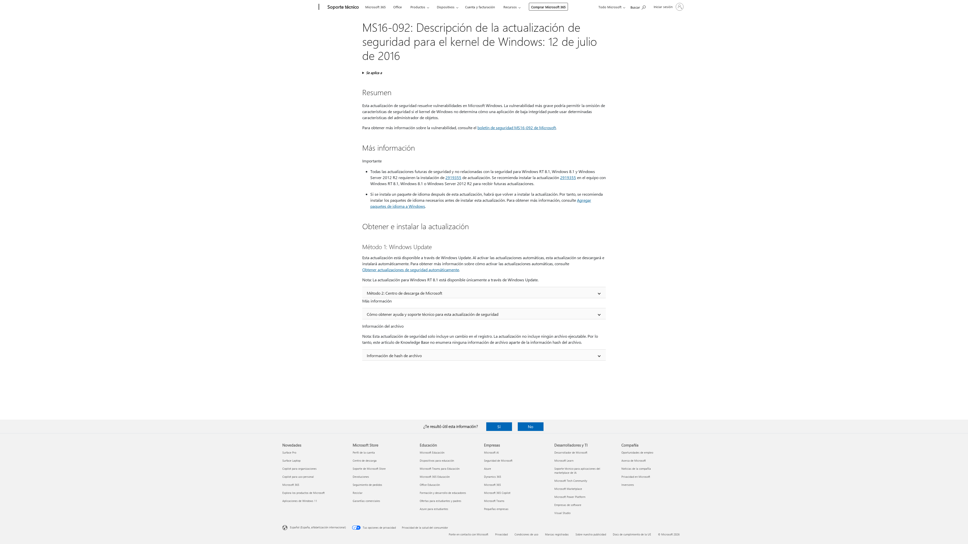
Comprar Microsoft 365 (548, 7)
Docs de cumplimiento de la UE (632, 534)
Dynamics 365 (492, 477)
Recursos (510, 7)
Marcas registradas (557, 534)
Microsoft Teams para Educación (440, 468)
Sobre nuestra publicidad (591, 534)
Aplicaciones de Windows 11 (299, 501)
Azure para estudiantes (434, 509)
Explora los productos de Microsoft (303, 493)
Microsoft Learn (563, 460)
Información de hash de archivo (394, 355)
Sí (499, 426)
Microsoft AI (491, 452)
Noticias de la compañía (636, 468)
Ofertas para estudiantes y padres (440, 501)
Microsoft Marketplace (568, 489)
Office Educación (430, 485)
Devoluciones (361, 477)
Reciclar (357, 493)
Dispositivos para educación (437, 460)
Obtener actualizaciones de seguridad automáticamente (410, 269)
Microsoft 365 (375, 7)
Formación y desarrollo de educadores (443, 493)
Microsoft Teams (494, 501)
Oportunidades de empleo (637, 452)
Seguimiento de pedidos (367, 485)
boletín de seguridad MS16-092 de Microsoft (516, 127)
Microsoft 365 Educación (435, 477)
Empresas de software (567, 505)
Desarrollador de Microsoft (570, 452)
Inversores (627, 485)
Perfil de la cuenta (364, 452)
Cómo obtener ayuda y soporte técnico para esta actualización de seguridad (432, 314)
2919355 (453, 177)
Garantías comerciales (366, 501)
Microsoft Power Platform (569, 497)
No (530, 426)
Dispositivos (446, 7)
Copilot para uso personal (298, 477)
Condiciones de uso (526, 534)
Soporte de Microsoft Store (369, 468)
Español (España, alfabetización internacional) (318, 527)
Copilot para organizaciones (299, 468)
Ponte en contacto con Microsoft (468, 534)
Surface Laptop (291, 460)
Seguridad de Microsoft (498, 460)
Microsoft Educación (432, 452)
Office (397, 7)
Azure (487, 468)
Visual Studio (562, 513)
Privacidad (501, 534)
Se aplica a (374, 72)
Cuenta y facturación (480, 7)
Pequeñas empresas (496, 509)
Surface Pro (289, 452)
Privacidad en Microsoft (635, 477)
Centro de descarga (365, 460)
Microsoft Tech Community (570, 481)
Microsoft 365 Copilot (497, 493)
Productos (417, 7)
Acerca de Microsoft (633, 460)
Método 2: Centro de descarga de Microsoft (404, 293)
